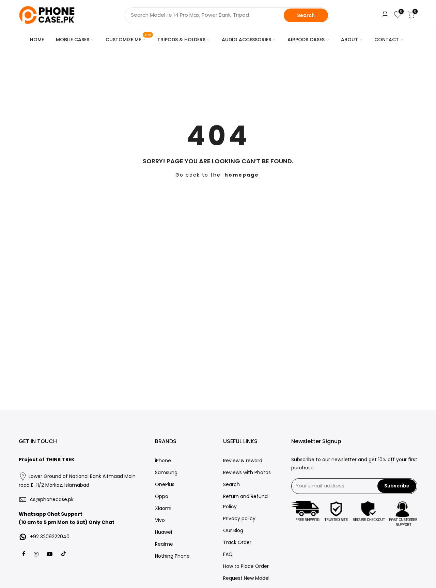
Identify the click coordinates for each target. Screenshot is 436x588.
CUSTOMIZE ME (128, 38)
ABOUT (349, 39)
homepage (241, 174)
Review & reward (242, 460)
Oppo (161, 496)
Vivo (160, 520)
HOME (37, 39)
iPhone (163, 460)
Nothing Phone (172, 556)
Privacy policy (239, 518)
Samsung (166, 472)
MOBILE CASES (72, 39)
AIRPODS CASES (306, 39)
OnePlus (164, 484)
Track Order (237, 542)
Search (306, 15)
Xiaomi (163, 508)
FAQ (228, 554)
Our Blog (233, 530)
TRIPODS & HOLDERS (181, 39)
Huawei (163, 532)
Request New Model (246, 578)
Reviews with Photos (247, 472)
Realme (164, 544)
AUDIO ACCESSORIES (246, 39)
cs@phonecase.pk (52, 499)
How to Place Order (246, 566)
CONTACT (386, 39)
